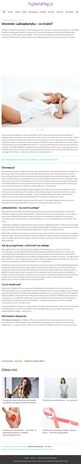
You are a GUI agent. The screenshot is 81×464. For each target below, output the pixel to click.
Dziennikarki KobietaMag (8, 20)
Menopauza (33, 12)
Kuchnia (51, 12)
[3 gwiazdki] (18, 361)
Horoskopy (69, 12)
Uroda (24, 12)
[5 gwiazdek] (21, 361)
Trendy (10, 12)
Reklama (33, 458)
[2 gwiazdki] (17, 361)
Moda (17, 12)
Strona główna (6, 446)
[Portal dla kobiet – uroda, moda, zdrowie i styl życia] (40, 4)
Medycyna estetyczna (8, 449)
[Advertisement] (40, 58)
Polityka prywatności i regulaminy (47, 458)
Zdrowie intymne (49, 449)
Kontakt (26, 458)
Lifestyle (59, 12)
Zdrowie (14, 446)
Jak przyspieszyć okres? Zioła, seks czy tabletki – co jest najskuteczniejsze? (30, 159)
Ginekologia (22, 446)
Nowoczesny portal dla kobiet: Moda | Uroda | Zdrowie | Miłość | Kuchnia (35, 461)
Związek (43, 12)
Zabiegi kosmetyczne (36, 449)
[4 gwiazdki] (20, 361)
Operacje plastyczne (22, 449)
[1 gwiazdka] (15, 361)
